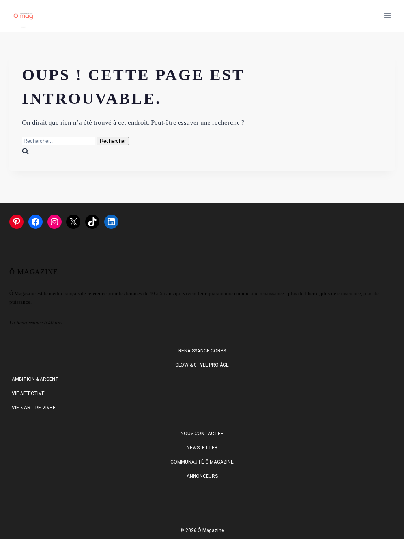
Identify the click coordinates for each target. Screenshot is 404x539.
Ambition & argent (35, 379)
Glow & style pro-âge (202, 365)
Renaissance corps (202, 351)
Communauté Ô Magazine (202, 462)
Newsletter (202, 448)
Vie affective (28, 393)
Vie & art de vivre (34, 407)
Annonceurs (202, 476)
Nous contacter (202, 433)
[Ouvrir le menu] (387, 15)
